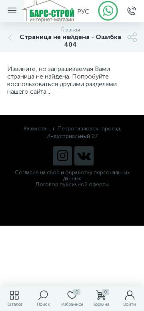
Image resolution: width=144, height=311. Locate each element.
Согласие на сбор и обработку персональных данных (72, 175)
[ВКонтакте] (84, 155)
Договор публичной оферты (72, 184)
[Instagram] (62, 155)
